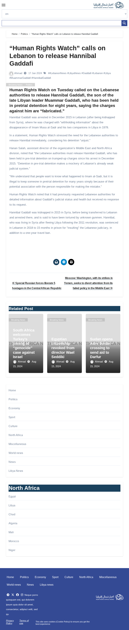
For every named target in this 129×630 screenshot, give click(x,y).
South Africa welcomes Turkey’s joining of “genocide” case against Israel (24, 343)
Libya (12, 505)
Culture (13, 426)
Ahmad (18, 73)
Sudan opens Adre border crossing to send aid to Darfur (101, 348)
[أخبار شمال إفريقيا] (110, 5)
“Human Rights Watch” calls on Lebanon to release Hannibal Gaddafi (57, 56)
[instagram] (22, 594)
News (12, 461)
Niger (12, 550)
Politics (29, 85)
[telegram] (8, 594)
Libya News (16, 470)
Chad (12, 514)
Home (12, 390)
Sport (12, 417)
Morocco (14, 541)
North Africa (16, 435)
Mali (11, 532)
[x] (12, 594)
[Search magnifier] (124, 23)
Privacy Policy (10, 622)
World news (16, 453)
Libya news (46, 584)
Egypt (12, 496)
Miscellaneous (17, 444)
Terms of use (24, 622)
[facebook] (17, 594)
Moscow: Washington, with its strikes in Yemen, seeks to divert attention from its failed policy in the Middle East (88, 283)
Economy (14, 408)
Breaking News (16, 85)
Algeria (13, 523)
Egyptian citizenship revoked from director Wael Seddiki (63, 348)
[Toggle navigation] (3, 5)
